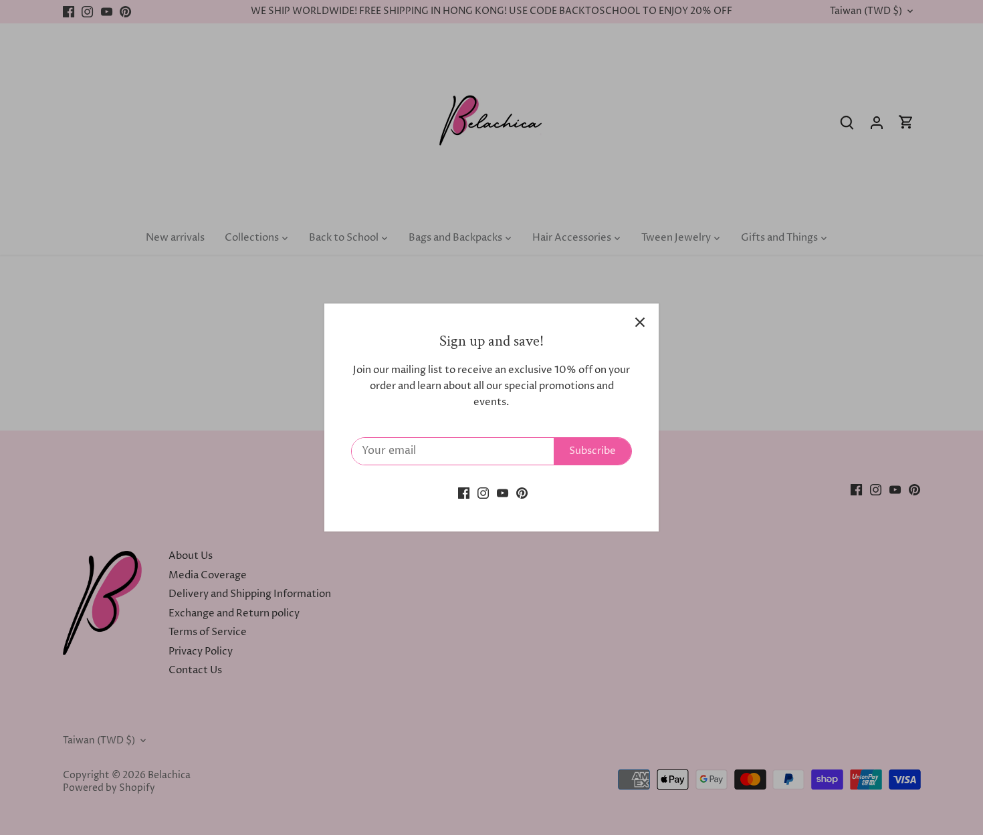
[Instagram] (483, 492)
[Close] (640, 322)
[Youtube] (502, 492)
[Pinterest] (522, 492)
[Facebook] (463, 492)
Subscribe (592, 451)
